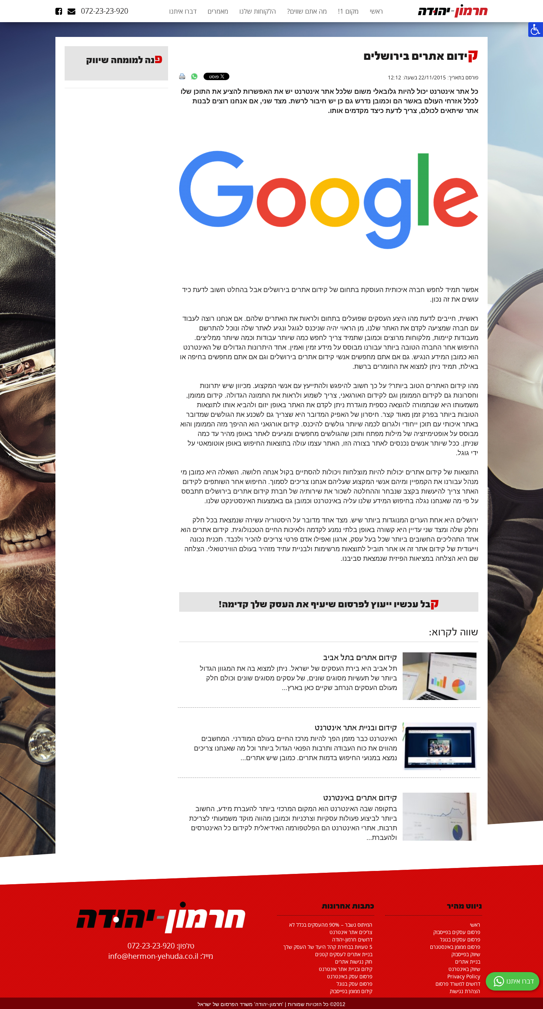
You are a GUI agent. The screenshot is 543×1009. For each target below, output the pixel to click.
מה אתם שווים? (307, 11)
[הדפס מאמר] (182, 75)
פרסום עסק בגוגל (354, 983)
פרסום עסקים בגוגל (460, 939)
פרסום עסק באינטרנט (349, 976)
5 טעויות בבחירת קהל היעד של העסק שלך (327, 946)
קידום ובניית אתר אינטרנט (345, 968)
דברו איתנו (183, 11)
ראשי (376, 11)
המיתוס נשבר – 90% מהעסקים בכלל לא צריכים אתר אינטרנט (330, 928)
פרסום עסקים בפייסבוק (456, 932)
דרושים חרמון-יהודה (352, 939)
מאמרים (218, 11)
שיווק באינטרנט (464, 968)
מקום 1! (348, 11)
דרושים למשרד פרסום (458, 983)
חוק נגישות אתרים (353, 961)
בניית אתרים (467, 961)
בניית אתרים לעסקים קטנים (343, 954)
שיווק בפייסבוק (465, 954)
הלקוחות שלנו (257, 11)
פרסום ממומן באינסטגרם (455, 946)
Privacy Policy (463, 976)
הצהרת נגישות (465, 991)
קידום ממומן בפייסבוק (351, 991)
